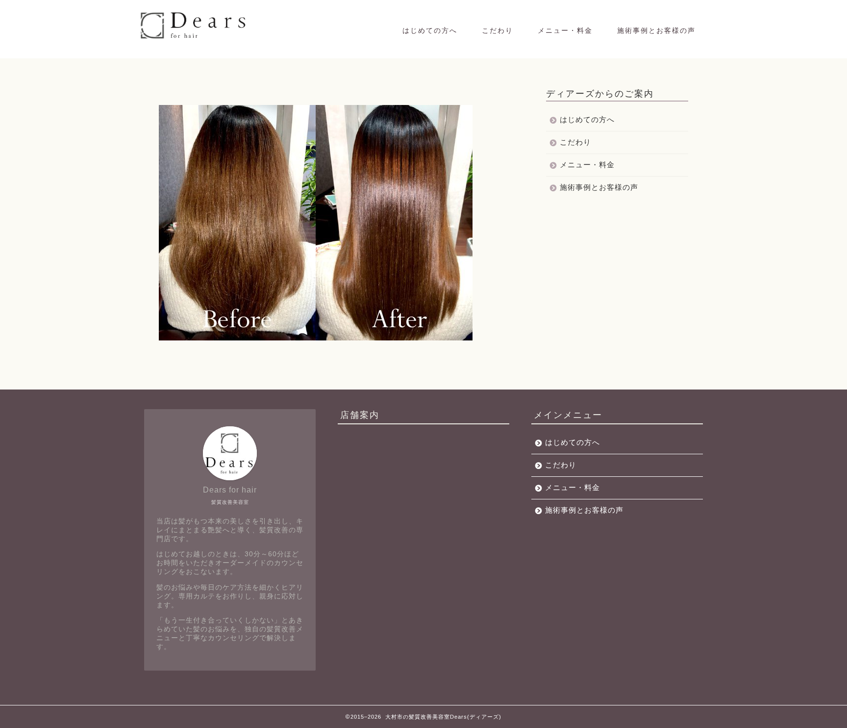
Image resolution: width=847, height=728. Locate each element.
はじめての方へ (429, 30)
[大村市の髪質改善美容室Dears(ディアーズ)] (194, 38)
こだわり (497, 30)
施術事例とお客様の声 (656, 30)
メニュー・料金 (565, 30)
